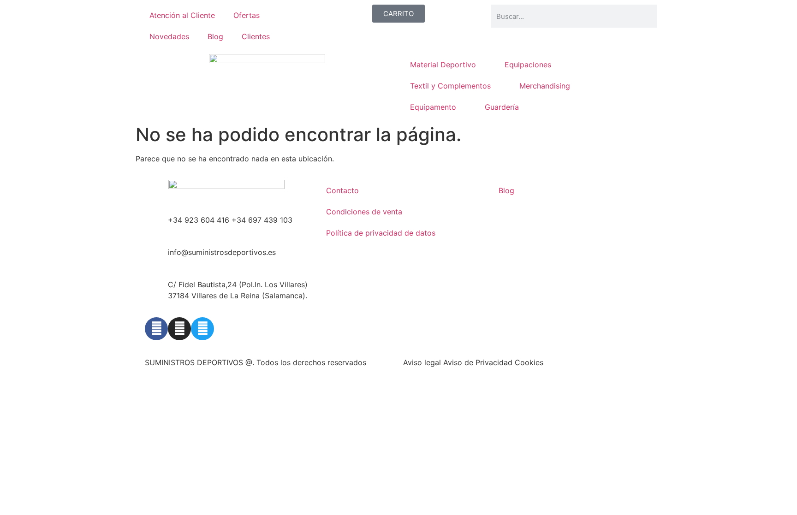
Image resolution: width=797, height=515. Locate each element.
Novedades (169, 36)
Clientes (256, 36)
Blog (215, 36)
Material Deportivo (443, 64)
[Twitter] (202, 328)
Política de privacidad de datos (380, 232)
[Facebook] (156, 328)
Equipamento (433, 107)
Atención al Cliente (182, 15)
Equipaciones (528, 64)
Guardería (502, 107)
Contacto (342, 190)
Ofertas (246, 15)
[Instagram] (179, 328)
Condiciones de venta (364, 211)
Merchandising (544, 85)
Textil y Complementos (450, 85)
